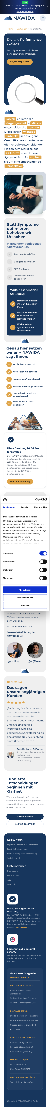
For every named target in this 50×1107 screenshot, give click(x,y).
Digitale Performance (17, 849)
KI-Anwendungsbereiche (21, 1042)
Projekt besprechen (19, 61)
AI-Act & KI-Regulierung (21, 1051)
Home (10, 29)
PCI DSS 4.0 (15, 1029)
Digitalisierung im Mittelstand (24, 1016)
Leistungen (22, 29)
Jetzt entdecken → (25, 11)
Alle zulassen (25, 590)
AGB (9, 880)
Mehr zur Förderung (20, 481)
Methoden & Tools (18, 1064)
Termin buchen (25, 816)
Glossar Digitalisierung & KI (23, 1025)
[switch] (43, 561)
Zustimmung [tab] (9, 507)
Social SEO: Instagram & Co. (23, 1003)
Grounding (12, 884)
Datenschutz (13, 875)
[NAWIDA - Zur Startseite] (19, 18)
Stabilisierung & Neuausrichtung (22, 853)
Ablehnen (25, 605)
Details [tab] (24, 507)
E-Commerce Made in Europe (24, 1020)
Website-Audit (14, 858)
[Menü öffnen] (43, 18)
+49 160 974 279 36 (25, 824)
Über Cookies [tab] (40, 507)
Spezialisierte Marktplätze (22, 1082)
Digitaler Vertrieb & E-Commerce (22, 844)
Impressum (12, 871)
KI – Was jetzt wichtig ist (21, 1047)
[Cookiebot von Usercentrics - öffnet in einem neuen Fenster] (35, 500)
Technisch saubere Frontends (23, 998)
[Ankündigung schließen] (47, 6)
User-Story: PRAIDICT (20, 1069)
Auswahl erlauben (25, 597)
